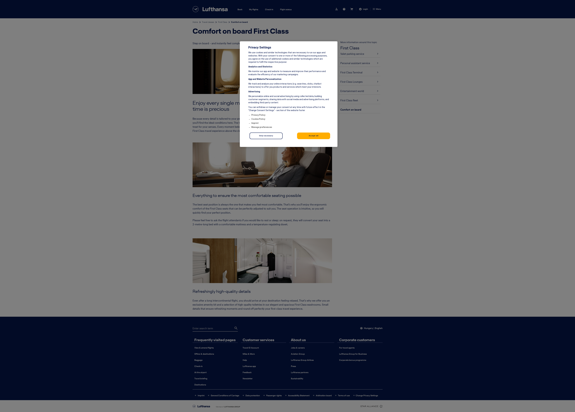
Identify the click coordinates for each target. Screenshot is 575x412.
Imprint (255, 123)
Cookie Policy (258, 119)
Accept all (313, 136)
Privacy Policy (258, 115)
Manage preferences (261, 127)
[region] (288, 94)
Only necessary (266, 136)
